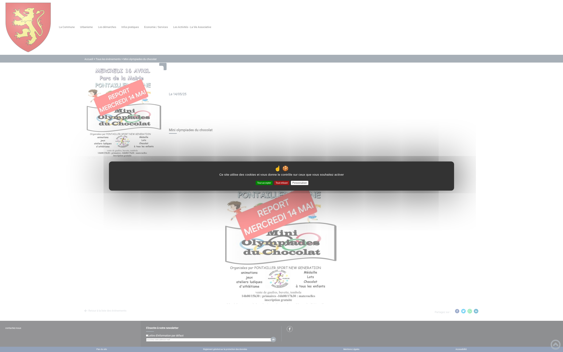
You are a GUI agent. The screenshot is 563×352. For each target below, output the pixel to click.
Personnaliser (299, 183)
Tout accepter (264, 183)
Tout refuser (282, 183)
